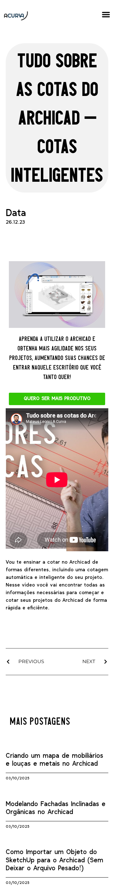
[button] (106, 14)
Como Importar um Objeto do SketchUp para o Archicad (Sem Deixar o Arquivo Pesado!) (54, 860)
